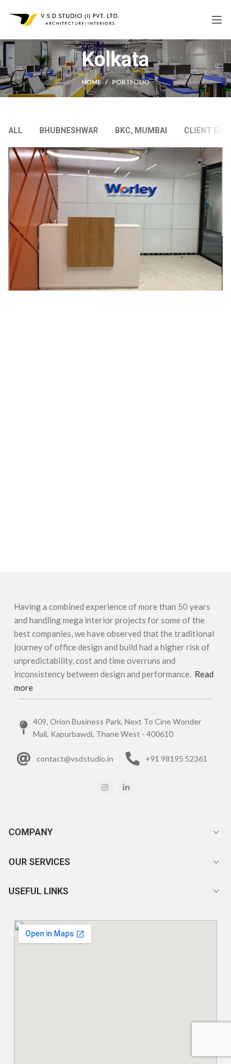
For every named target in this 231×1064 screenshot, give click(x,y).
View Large (214, 155)
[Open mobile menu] (217, 19)
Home (91, 81)
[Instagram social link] (104, 787)
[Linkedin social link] (126, 787)
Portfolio (131, 81)
